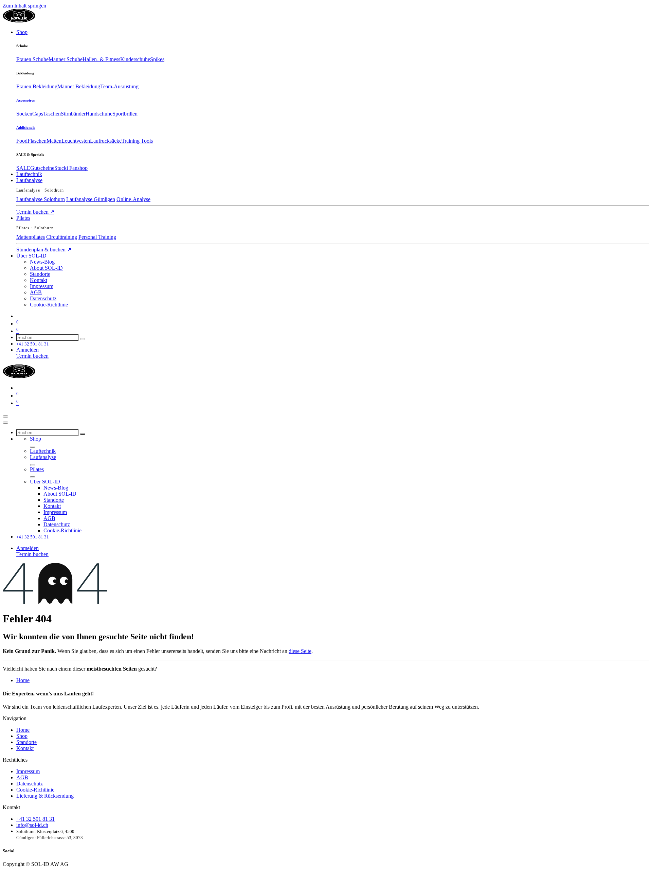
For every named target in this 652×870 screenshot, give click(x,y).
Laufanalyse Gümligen (90, 199)
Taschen (52, 114)
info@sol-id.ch (32, 825)
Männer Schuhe (66, 59)
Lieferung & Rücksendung (45, 796)
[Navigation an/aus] (5, 416)
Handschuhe (99, 114)
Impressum (28, 771)
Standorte (26, 742)
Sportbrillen (125, 114)
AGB (22, 777)
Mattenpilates (30, 237)
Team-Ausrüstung (119, 86)
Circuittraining (61, 237)
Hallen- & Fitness (101, 59)
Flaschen (37, 141)
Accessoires (25, 100)
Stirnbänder (73, 114)
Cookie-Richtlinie (35, 790)
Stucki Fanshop (71, 168)
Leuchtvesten (75, 141)
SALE (23, 168)
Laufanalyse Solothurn (40, 199)
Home (23, 680)
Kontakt (25, 748)
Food (22, 141)
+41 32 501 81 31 (35, 819)
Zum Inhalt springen (24, 5)
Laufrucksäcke (106, 141)
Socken (24, 114)
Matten (54, 141)
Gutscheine (42, 168)
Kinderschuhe (135, 59)
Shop (22, 736)
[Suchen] (82, 339)
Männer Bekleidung (78, 86)
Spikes (157, 59)
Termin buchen (35, 212)
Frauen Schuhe (32, 59)
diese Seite (300, 651)
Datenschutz (29, 783)
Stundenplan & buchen (43, 249)
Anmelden (27, 350)
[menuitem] (22, 32)
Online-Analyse (133, 199)
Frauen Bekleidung (36, 86)
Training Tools (137, 141)
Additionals (25, 127)
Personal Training (97, 237)
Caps (37, 114)
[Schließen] (5, 423)
